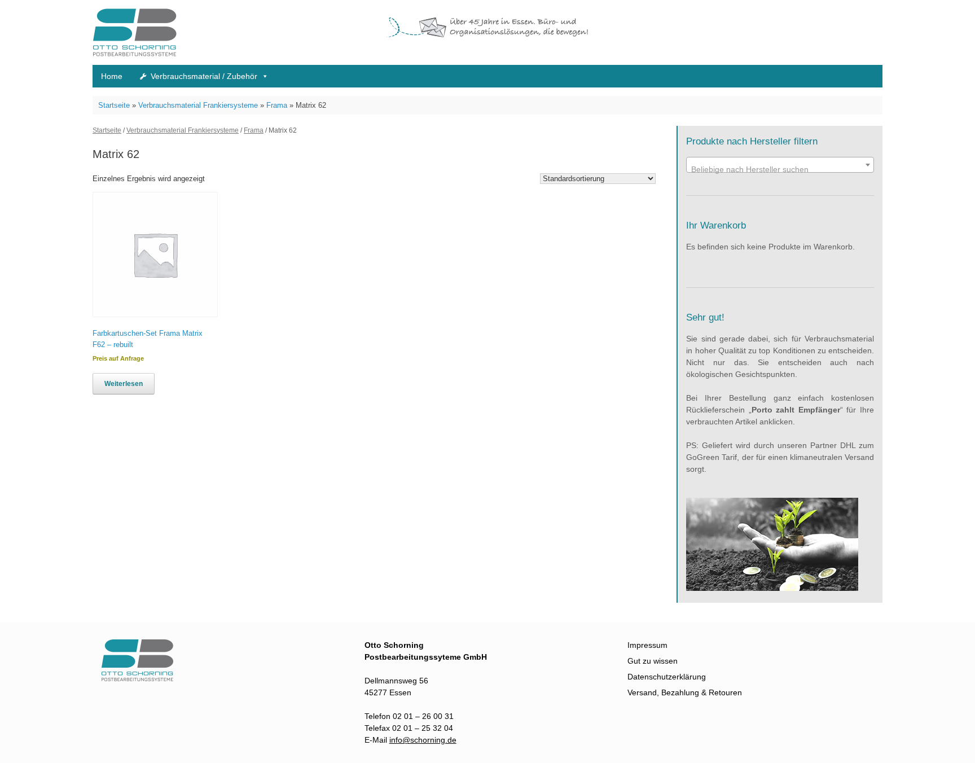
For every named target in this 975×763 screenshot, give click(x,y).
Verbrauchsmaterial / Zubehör (204, 76)
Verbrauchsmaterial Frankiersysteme (198, 105)
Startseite (114, 105)
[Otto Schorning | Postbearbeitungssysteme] (143, 678)
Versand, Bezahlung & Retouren (684, 692)
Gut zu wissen (652, 660)
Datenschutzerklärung (666, 676)
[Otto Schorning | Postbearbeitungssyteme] (135, 32)
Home (111, 76)
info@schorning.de (422, 739)
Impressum (647, 645)
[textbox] (780, 169)
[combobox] (780, 165)
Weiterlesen (123, 384)
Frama (276, 105)
